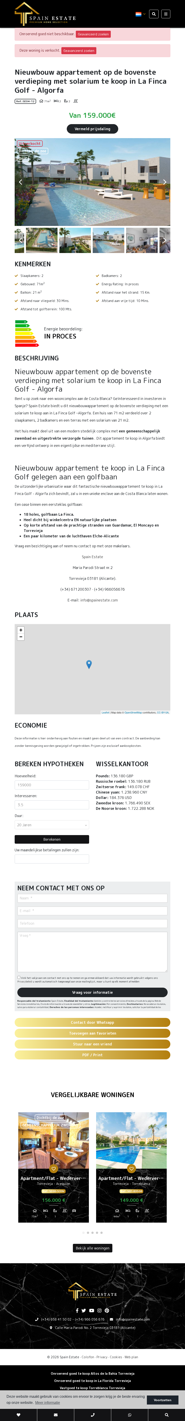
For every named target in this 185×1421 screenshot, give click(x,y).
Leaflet (105, 712)
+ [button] (20, 630)
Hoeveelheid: (25, 775)
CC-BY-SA (163, 712)
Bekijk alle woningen (92, 1248)
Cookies (116, 1357)
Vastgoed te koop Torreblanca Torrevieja (92, 1388)
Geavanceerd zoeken (93, 34)
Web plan (131, 1357)
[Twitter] (83, 1310)
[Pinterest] (107, 1310)
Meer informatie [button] (47, 1403)
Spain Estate (92, 556)
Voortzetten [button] (162, 1400)
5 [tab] (101, 1233)
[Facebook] (77, 1310)
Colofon (88, 1357)
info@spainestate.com (99, 600)
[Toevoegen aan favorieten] (53, 1168)
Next (164, 182)
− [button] (20, 637)
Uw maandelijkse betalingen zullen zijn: (47, 849)
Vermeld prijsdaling (92, 128)
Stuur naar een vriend (92, 1044)
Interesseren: (26, 795)
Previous (20, 182)
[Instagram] (99, 1310)
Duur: (19, 815)
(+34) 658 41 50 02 (56, 1319)
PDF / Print (92, 1054)
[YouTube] (91, 1310)
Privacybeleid (25, 981)
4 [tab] (97, 1233)
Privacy (102, 1357)
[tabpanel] (53, 1169)
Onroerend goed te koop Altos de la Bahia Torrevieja (92, 1373)
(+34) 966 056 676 (89, 1319)
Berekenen (51, 839)
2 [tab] (88, 1233)
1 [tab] (83, 1233)
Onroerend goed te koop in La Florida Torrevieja (92, 1381)
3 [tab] (92, 1233)
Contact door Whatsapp (92, 1022)
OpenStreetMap (133, 712)
